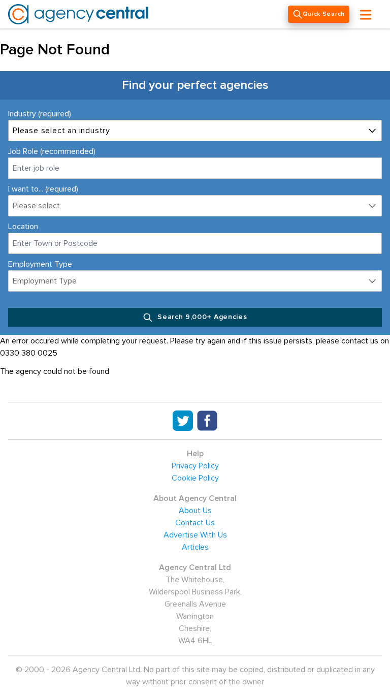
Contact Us (195, 523)
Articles (195, 547)
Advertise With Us (195, 535)
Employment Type (40, 264)
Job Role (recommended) (51, 151)
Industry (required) (39, 114)
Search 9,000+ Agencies (201, 317)
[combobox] (195, 243)
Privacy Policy (195, 466)
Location (23, 227)
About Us (195, 511)
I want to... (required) (43, 189)
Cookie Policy (195, 478)
